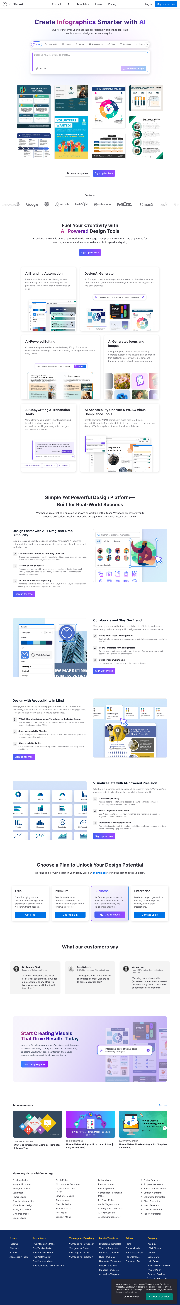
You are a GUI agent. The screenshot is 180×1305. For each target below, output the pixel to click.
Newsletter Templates (110, 1261)
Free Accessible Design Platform (48, 1265)
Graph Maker (61, 1180)
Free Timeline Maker (42, 1248)
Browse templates (77, 173)
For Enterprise (133, 1257)
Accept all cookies (159, 1296)
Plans (128, 1244)
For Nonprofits (133, 1261)
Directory (14, 1248)
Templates (83, 4)
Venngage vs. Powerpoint (81, 1244)
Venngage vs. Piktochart (81, 1257)
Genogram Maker (21, 1188)
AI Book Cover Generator (153, 1188)
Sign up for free (166, 4)
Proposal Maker (106, 1184)
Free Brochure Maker (43, 1252)
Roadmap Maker (106, 1188)
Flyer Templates (107, 1257)
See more (163, 1105)
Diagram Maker (63, 1200)
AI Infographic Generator (110, 1208)
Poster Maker (19, 1197)
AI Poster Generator (151, 1180)
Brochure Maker (20, 1180)
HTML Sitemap (155, 1248)
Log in (148, 4)
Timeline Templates (108, 1248)
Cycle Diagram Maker (109, 1204)
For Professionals (134, 1252)
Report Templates (108, 1265)
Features (13, 1244)
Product (56, 4)
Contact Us (153, 1257)
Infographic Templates (110, 1244)
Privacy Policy (154, 1270)
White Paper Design (22, 1205)
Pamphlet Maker (63, 1208)
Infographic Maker (22, 1184)
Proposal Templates (109, 1270)
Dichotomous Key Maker (67, 1184)
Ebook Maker (19, 1218)
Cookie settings (132, 1296)
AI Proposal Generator (152, 1184)
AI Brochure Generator (109, 1217)
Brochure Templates (109, 1252)
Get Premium (70, 914)
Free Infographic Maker (44, 1244)
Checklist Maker (63, 1204)
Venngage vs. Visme (79, 1252)
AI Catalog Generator (151, 1192)
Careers (151, 1252)
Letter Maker (104, 1180)
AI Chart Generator (150, 1201)
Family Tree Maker (22, 1209)
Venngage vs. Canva (79, 1248)
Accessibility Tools (18, 1257)
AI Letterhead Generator (153, 1197)
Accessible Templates (109, 1274)
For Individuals (133, 1248)
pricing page (100, 872)
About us (152, 1244)
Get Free (30, 914)
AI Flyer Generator (107, 1212)
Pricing (112, 4)
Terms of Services (156, 1274)
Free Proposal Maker (43, 1261)
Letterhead (18, 1192)
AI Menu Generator (150, 1205)
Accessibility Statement (159, 1265)
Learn (98, 4)
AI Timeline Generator (152, 1209)
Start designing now (34, 1064)
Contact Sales (150, 914)
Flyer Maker (61, 1212)
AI (69, 4)
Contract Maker (63, 1217)
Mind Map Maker (21, 1213)
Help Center (153, 1261)
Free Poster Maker (41, 1257)
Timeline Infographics (23, 1201)
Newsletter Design (64, 1196)
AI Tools (13, 1252)
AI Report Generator (151, 1213)
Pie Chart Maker (106, 1200)
